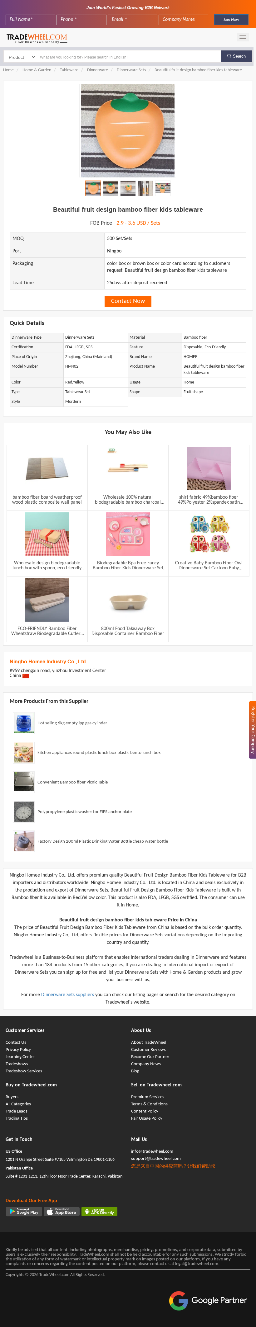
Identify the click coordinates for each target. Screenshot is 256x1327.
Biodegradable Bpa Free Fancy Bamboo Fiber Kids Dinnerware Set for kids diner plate (128, 566)
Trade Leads (16, 1111)
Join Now (231, 19)
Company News (146, 1064)
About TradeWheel (148, 1042)
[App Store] (61, 1211)
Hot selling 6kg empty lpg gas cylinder (72, 723)
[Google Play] (24, 1211)
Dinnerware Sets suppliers (68, 994)
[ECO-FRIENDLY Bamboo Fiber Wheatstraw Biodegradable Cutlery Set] (47, 599)
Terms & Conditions (149, 1104)
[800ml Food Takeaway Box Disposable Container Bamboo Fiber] (128, 599)
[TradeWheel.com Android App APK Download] (99, 1211)
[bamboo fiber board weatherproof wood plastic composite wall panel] (47, 468)
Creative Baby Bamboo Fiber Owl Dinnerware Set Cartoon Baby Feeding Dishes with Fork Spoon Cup (208, 566)
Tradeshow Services (24, 1071)
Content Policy (144, 1111)
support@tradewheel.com (156, 1158)
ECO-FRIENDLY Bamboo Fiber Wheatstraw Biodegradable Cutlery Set (47, 631)
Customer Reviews (148, 1049)
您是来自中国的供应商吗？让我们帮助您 (173, 1166)
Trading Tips (17, 1118)
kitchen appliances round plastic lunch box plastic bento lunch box (99, 753)
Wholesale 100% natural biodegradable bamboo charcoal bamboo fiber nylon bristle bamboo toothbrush (128, 500)
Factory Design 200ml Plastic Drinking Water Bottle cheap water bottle (102, 841)
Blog (135, 1071)
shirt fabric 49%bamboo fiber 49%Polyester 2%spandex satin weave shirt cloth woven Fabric (208, 500)
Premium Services (147, 1097)
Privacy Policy (18, 1049)
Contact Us (16, 1042)
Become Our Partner (150, 1057)
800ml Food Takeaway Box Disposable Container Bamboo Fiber (127, 631)
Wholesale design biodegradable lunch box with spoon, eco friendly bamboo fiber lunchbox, (46, 566)
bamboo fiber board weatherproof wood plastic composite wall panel (47, 500)
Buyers (12, 1097)
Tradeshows (17, 1064)
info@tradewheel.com (152, 1151)
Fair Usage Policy (146, 1118)
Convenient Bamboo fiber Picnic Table (72, 782)
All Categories (18, 1104)
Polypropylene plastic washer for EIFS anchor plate (84, 812)
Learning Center (20, 1057)
